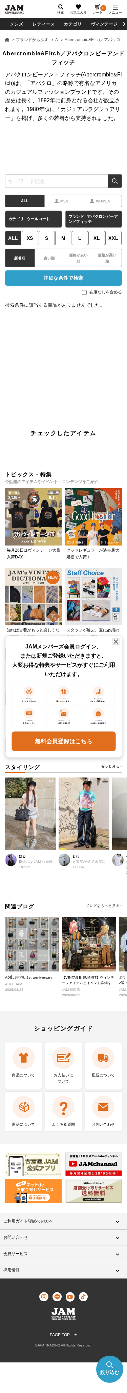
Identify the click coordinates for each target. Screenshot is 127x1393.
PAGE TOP (60, 1335)
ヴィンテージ (104, 24)
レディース (44, 24)
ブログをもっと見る (102, 906)
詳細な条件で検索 (63, 278)
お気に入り (78, 12)
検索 (115, 181)
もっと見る (110, 766)
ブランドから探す (32, 39)
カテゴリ (73, 24)
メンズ (17, 24)
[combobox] (63, 181)
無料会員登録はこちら (63, 741)
